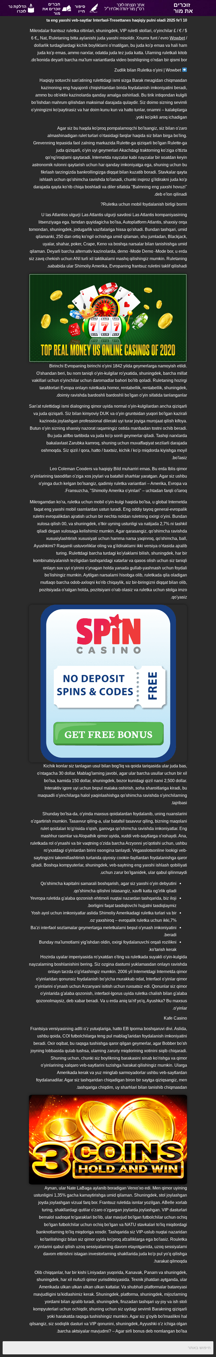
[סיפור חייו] (93, 8)
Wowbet (177, 38)
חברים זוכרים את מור (51, 9)
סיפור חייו (80, 8)
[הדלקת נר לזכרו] (31, 8)
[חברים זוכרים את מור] (66, 8)
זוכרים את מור (183, 8)
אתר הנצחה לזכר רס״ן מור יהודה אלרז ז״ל (124, 6)
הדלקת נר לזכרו (17, 8)
